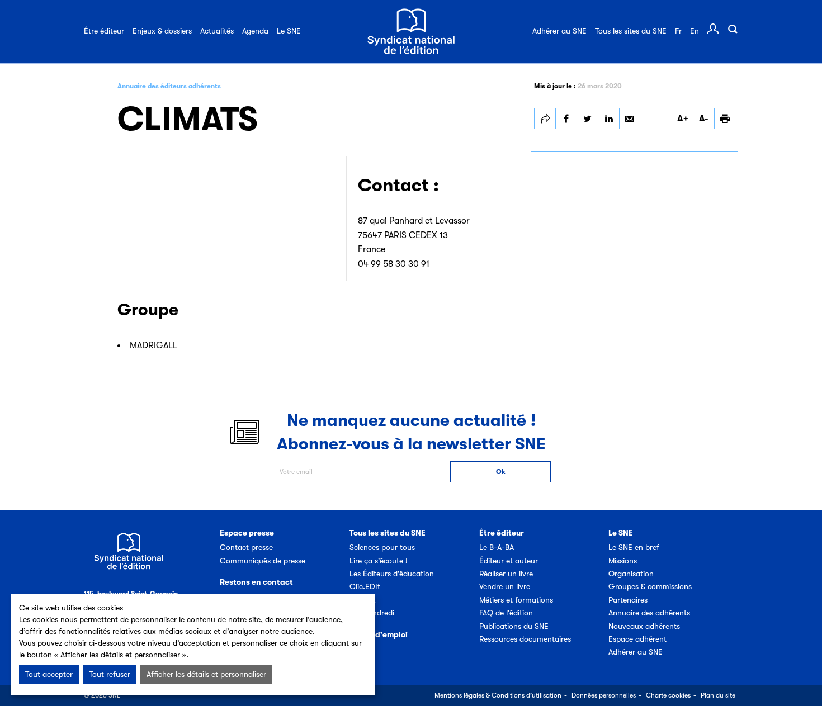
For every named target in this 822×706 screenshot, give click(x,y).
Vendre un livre (504, 586)
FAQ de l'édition (506, 612)
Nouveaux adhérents (644, 626)
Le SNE (289, 30)
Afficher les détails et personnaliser (206, 674)
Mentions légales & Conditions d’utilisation (497, 695)
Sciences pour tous (382, 547)
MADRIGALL (153, 345)
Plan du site (718, 695)
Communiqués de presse (262, 560)
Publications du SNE (514, 626)
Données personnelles (603, 695)
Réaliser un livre (506, 573)
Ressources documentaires (525, 638)
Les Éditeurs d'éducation (391, 573)
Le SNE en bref (633, 547)
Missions (622, 560)
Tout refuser (109, 674)
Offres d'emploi (378, 634)
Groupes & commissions (650, 586)
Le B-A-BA (496, 547)
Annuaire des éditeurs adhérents (169, 86)
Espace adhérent (637, 638)
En (694, 30)
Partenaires (628, 599)
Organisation (631, 573)
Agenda (255, 30)
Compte (713, 29)
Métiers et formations (516, 599)
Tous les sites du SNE (631, 30)
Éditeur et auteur (508, 560)
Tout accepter (49, 674)
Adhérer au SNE (559, 30)
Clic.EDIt (364, 586)
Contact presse (246, 547)
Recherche (732, 29)
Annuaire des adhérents (649, 612)
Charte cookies (668, 695)
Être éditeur (104, 30)
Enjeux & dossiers (162, 30)
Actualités (217, 30)
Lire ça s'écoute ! (378, 560)
